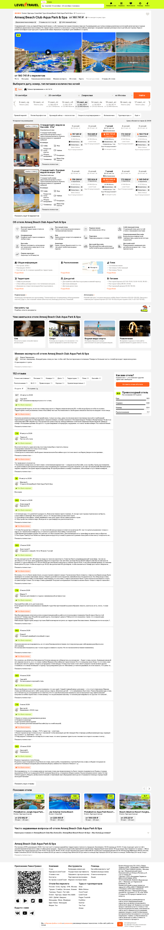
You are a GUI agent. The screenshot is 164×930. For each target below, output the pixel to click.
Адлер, (63, 887)
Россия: (52, 887)
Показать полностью (23, 367)
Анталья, (67, 889)
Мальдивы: (53, 900)
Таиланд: (52, 892)
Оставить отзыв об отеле (132, 384)
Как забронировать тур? (100, 869)
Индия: (52, 905)
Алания (74, 889)
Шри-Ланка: (53, 903)
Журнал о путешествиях (77, 880)
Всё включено (109, 115)
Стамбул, (59, 889)
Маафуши (67, 900)
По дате (18, 389)
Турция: (52, 889)
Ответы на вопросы (98, 874)
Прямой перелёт (20, 115)
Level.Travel (83, 895)
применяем (68, 923)
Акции (93, 877)
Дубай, (56, 897)
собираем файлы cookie (53, 923)
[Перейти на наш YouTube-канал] (25, 913)
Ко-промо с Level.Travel (57, 880)
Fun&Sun (82, 900)
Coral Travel (83, 892)
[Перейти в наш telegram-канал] (32, 913)
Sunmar (81, 903)
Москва (74, 887)
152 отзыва (19, 373)
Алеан (81, 908)
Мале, (60, 900)
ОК (120, 924)
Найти (142, 95)
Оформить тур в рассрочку (78, 874)
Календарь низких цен (76, 869)
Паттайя (66, 892)
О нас (51, 869)
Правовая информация (127, 923)
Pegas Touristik (84, 897)
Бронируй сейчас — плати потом (62, 115)
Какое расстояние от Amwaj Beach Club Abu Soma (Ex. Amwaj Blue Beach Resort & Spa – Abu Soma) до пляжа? (63, 833)
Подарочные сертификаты (78, 872)
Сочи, (58, 887)
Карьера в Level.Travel (57, 872)
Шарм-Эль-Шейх (69, 895)
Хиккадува (63, 903)
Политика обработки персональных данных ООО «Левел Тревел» (132, 925)
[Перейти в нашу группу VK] (18, 913)
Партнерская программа (77, 877)
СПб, (69, 887)
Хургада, (58, 895)
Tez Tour (82, 905)
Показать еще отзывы (24, 784)
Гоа (56, 905)
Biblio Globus (83, 889)
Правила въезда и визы (100, 872)
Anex (80, 887)
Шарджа (63, 897)
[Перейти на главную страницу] (27, 4)
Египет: (52, 895)
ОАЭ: (51, 897)
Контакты (52, 877)
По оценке (31, 389)
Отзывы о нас (54, 874)
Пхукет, (59, 892)
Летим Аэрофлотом (38, 115)
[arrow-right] (144, 789)
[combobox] (124, 95)
